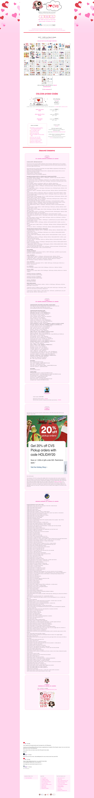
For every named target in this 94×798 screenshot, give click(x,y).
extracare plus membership (35, 138)
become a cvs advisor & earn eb (36, 142)
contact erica (60, 779)
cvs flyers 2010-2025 (61, 783)
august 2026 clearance (35, 131)
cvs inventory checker (45, 780)
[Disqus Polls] (47, 727)
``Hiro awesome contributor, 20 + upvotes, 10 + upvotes (47, 500)
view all (55, 85)
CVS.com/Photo (56, 106)
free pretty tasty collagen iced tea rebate (49, 30)
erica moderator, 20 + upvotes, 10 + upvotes (47, 685)
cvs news (59, 787)
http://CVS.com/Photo (58, 481)
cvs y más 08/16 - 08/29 (35, 130)
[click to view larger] (26, 50)
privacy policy (60, 789)
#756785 (59, 399)
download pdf (46, 86)
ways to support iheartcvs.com (63, 780)
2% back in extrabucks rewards (36, 139)
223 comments (47, 89)
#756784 (46, 398)
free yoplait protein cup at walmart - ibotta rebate (36, 30)
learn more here (52, 38)
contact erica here (62, 131)
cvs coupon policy (45, 783)
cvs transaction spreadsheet (62, 784)
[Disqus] (47, 755)
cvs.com (57, 100)
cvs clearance (48, 21)
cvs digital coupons (45, 779)
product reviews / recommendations (61, 786)
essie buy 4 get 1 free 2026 (35, 137)
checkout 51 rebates (45, 788)
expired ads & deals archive (62, 781)
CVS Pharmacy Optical (64, 106)
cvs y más (53, 21)
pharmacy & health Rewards (36, 141)
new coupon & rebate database (60, 30)
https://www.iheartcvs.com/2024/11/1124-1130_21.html (47, 689)
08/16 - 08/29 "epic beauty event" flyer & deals (47, 19)
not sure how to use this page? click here (47, 40)
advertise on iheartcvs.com (62, 790)
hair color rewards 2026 (35, 133)
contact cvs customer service (46, 784)
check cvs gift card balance (46, 781)
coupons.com (44, 785)
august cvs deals (42, 21)
